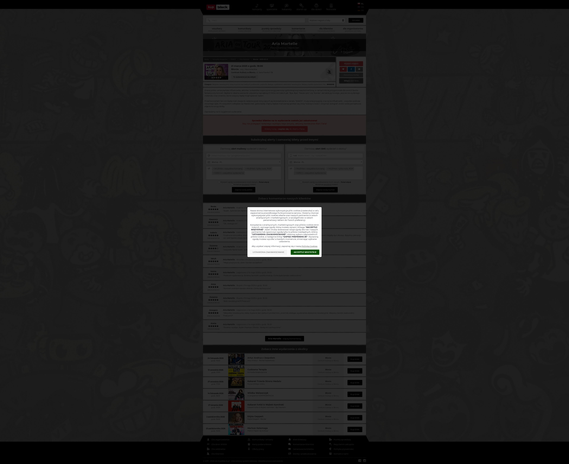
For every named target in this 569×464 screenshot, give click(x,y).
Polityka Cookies (309, 246)
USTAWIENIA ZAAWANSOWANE (268, 252)
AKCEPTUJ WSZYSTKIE (305, 252)
